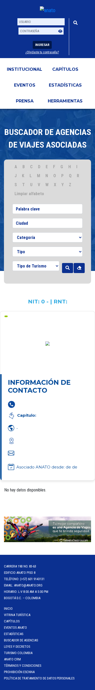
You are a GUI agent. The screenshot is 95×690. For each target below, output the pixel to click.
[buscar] (67, 268)
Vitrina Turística (17, 615)
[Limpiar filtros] (79, 268)
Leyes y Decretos (17, 647)
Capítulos (65, 69)
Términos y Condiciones (22, 666)
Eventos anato (15, 628)
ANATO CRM (12, 659)
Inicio (8, 609)
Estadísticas (65, 85)
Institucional (24, 69)
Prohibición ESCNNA (19, 672)
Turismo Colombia (18, 653)
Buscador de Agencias (21, 640)
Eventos (24, 85)
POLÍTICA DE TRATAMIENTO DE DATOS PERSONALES (39, 678)
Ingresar (42, 45)
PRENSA (25, 101)
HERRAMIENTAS (65, 101)
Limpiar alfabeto (29, 193)
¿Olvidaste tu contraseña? (42, 52)
